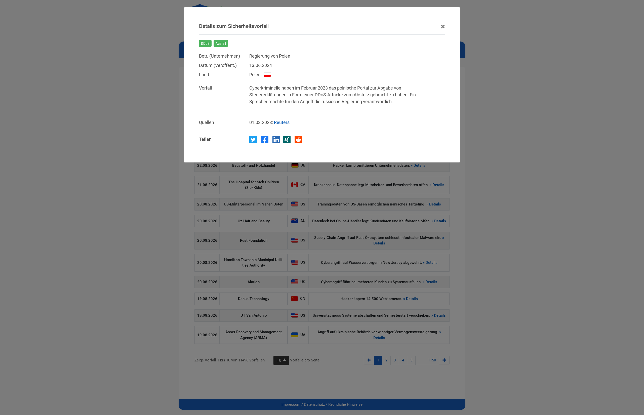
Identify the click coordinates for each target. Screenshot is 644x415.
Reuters (282, 122)
